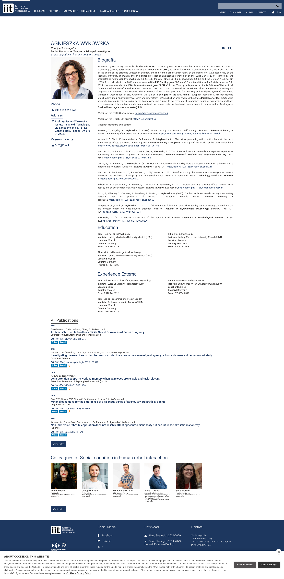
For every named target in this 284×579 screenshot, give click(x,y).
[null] (229, 48)
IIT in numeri (235, 12)
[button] (54, 8)
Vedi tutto (58, 444)
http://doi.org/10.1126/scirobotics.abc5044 (200, 187)
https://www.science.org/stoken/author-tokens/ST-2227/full (189, 133)
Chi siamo (40, 11)
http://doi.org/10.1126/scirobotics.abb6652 (131, 199)
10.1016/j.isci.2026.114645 (67, 432)
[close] (279, 552)
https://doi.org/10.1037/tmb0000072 (119, 178)
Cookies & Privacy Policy (78, 573)
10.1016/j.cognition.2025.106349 (70, 408)
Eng (279, 12)
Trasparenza (130, 11)
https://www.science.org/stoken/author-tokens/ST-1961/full (129, 145)
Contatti (261, 12)
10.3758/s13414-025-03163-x (68, 385)
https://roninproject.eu (144, 119)
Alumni (249, 12)
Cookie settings (269, 565)
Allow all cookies (245, 565)
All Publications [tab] (64, 320)
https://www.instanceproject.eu (151, 113)
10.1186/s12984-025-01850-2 (68, 339)
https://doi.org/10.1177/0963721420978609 (124, 220)
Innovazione (70, 11)
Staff (222, 12)
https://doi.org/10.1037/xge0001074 (122, 211)
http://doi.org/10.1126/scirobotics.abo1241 (189, 166)
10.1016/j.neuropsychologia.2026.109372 (74, 362)
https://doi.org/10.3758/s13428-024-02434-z (127, 157)
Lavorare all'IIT (109, 11)
